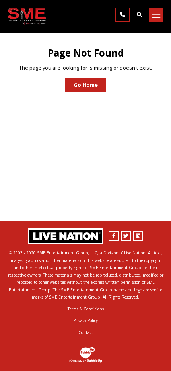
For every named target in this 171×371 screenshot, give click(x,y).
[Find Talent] (139, 15)
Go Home (86, 84)
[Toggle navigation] (156, 15)
